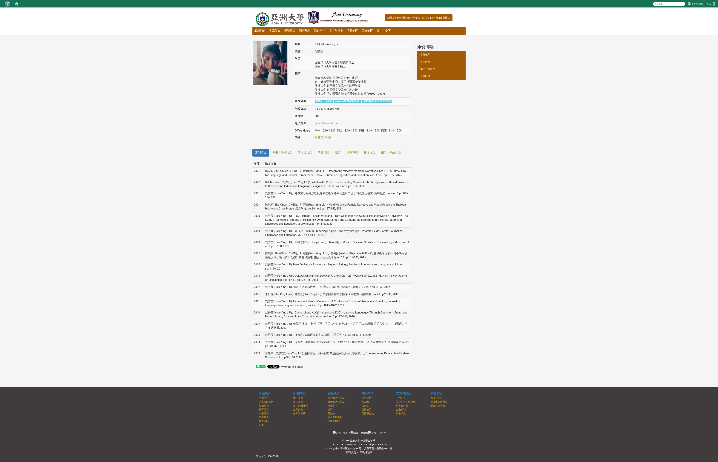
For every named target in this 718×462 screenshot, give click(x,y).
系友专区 (367, 30)
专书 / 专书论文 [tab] (282, 152)
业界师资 (425, 76)
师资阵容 (289, 30)
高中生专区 (384, 30)
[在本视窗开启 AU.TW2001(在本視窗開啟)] (342, 433)
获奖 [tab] (338, 152)
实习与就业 (336, 30)
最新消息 (260, 30)
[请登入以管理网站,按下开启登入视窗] (7, 3)
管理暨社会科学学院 (409, 17)
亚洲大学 (392, 17)
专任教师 (425, 54)
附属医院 (445, 17)
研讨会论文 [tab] (305, 152)
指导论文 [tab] (369, 152)
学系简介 (274, 30)
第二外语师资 (427, 69)
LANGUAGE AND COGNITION (377, 101)
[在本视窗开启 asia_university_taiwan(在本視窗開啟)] (377, 433)
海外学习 (319, 30)
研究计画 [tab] (323, 152)
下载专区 (352, 30)
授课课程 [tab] (352, 152)
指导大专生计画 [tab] (391, 152)
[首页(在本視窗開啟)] (17, 3)
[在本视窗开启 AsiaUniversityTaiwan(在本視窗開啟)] (359, 433)
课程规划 (304, 30)
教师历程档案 (323, 137)
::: (385, 17)
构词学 (329, 101)
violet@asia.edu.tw (326, 123)
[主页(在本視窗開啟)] (279, 17)
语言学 (319, 101)
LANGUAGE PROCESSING (347, 101)
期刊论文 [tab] (260, 152)
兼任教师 (425, 61)
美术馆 (435, 17)
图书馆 (426, 17)
